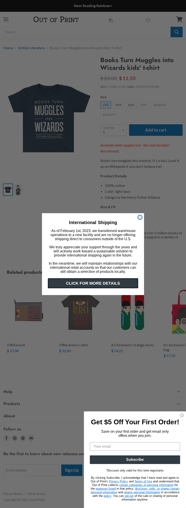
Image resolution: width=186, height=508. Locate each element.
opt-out (129, 496)
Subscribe (135, 460)
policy (107, 496)
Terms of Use (143, 481)
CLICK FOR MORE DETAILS (93, 283)
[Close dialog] (140, 217)
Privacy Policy (118, 481)
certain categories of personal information (146, 485)
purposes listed (106, 488)
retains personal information (142, 492)
